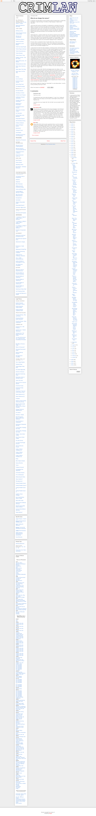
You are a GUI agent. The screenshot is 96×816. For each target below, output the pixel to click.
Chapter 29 (75, 77)
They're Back (73, 251)
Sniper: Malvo (73, 295)
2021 (72, 131)
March (73, 353)
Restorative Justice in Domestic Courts (20, 378)
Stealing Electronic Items (21, 63)
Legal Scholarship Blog (74, 52)
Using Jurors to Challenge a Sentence (20, 255)
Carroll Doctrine (19, 537)
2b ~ (25, 546)
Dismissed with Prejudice (21, 212)
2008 (72, 154)
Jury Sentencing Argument (19, 584)
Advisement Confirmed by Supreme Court (20, 236)
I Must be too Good (20, 779)
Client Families (19, 688)
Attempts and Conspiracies (18, 37)
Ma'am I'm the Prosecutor (19, 569)
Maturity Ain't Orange (20, 597)
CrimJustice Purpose (20, 472)
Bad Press (18, 775)
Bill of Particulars (19, 183)
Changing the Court (74, 36)
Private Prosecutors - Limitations (20, 152)
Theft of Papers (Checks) (21, 48)
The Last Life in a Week (21, 783)
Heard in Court (19, 773)
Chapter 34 (75, 82)
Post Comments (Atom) (50, 144)
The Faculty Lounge (74, 51)
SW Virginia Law (73, 41)
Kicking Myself (19, 738)
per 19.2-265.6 (56, 57)
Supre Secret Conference (21, 603)
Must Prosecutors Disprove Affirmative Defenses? (20, 418)
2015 (72, 141)
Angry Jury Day (19, 717)
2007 (72, 156)
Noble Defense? (19, 512)
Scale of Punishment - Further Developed (74, 243)
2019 (72, 134)
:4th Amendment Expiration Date (21, 521)
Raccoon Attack (19, 730)
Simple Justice (73, 25)
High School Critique (20, 660)
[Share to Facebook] (51, 87)
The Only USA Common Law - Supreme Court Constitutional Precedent (21, 338)
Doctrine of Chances (20, 371)
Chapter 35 (75, 83)
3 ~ (18, 210)
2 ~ (23, 88)
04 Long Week (19, 667)
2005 (72, 361)
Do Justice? (18, 412)
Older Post (63, 140)
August (73, 344)
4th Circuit (72, 23)
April (73, 352)
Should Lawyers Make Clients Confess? (20, 506)
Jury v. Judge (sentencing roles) (19, 258)
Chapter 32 (75, 80)
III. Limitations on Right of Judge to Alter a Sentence (21, 226)
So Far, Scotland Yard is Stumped (74, 190)
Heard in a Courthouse (20, 767)
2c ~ (17, 547)
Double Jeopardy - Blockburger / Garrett (20, 303)
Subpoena (18, 181)
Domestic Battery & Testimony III (20, 283)
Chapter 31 (75, 79)
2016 (72, 140)
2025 (72, 124)
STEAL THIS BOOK (74, 198)
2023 (72, 127)
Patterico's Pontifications (75, 34)
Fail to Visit (18, 709)
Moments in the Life (20, 708)
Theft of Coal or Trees (20, 55)
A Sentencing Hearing (20, 700)
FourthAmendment (73, 19)
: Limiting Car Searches (19, 525)
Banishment (18, 128)
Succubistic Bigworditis (20, 369)
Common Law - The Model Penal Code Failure (20, 334)
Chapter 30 (75, 78)
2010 (72, 150)
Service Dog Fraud (20, 84)
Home (48, 140)
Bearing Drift (72, 42)
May (73, 350)
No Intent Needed (19, 90)
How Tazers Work (74, 339)
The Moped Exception (20, 86)
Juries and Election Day (21, 189)
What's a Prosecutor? (20, 347)
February (74, 355)
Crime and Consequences (73, 33)
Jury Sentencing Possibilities (19, 265)
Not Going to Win (19, 599)
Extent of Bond (19, 162)
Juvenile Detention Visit (20, 707)
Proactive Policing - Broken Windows (20, 319)
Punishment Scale (19, 385)
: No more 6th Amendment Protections (21, 528)
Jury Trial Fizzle (19, 754)
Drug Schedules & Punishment (19, 422)
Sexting (17, 76)
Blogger (50, 813)
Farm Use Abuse (19, 78)
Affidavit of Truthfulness (20, 706)
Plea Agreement (19, 481)
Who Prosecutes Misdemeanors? (19, 195)
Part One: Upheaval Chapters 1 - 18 (75, 71)
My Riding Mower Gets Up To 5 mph (74, 299)
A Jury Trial (74, 259)
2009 (72, 152)
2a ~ (23, 546)
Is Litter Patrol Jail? (20, 585)
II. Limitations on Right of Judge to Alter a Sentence (21, 222)
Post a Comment (35, 135)
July (73, 346)
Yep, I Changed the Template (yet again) (74, 225)
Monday (17, 784)
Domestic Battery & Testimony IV (20, 286)
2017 (72, 138)
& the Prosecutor (21, 530)
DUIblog (71, 27)
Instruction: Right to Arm (21, 207)
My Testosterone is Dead (21, 601)
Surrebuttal (18, 199)
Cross (17, 572)
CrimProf (71, 21)
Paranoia (18, 579)
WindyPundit (72, 50)
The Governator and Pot (74, 177)
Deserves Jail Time (74, 187)
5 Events (17, 632)
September (74, 342)
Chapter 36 (75, 84)
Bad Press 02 (18, 777)
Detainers (18, 179)
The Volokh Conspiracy (74, 48)
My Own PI (18, 723)
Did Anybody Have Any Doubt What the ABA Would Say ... (74, 312)
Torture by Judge (19, 742)
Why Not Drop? (19, 580)
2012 (72, 147)
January (74, 357)
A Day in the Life (19, 739)
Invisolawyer (18, 745)
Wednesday (18, 786)
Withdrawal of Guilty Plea (21, 249)
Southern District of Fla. (74, 28)
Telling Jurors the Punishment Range (20, 187)
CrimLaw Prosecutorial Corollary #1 (20, 578)
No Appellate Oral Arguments (19, 470)
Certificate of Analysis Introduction (20, 98)
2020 (72, 132)
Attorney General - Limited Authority (19, 146)
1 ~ (22, 88)
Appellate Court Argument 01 (19, 769)
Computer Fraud (19, 130)
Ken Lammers (36, 107)
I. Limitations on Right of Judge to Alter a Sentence (21, 218)
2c (22, 174)
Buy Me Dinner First (20, 582)
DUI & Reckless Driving (20, 120)
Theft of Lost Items (20, 41)
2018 (72, 136)
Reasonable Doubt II (20, 205)
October (74, 163)
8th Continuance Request (21, 608)
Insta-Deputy (18, 132)
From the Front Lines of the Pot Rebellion (74, 182)
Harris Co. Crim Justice (74, 29)
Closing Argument (19, 646)
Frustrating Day (19, 672)
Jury (17, 575)
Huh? (17, 729)
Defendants (20, 474)
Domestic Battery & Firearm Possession (20, 273)
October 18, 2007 (36, 104)
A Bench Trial (18, 756)
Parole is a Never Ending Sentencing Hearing (21, 401)
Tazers (17, 465)
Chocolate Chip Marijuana (19, 658)
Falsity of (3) (19, 456)
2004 (72, 363)
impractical (40, 76)
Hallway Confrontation (20, 600)
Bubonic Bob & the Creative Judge (19, 590)
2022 (72, 129)
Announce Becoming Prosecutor (20, 782)
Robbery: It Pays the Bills (74, 332)
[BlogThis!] (49, 87)
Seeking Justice (73, 31)
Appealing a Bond (19, 164)
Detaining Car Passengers (18, 104)
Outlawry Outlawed (20, 122)
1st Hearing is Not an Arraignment (20, 177)
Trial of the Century (20, 711)
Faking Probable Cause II (21, 485)
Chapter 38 (75, 87)
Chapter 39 (75, 88)
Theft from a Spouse (20, 39)
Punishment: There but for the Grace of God (20, 392)
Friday (17, 788)
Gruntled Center (73, 49)
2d (18, 547)
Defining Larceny (19, 30)
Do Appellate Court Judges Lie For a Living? (74, 304)
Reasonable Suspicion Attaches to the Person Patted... (74, 326)
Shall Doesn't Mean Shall (21, 289)
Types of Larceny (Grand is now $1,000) (21, 33)
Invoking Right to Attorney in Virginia (20, 192)
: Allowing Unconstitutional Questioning (19, 533)
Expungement (19, 197)
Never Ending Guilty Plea (21, 609)
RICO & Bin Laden (19, 500)
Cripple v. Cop (19, 663)
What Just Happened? (20, 761)
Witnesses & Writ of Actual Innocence (20, 270)
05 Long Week (19, 668)
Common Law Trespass (21, 94)
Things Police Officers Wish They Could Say (74, 167)
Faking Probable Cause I (21, 483)
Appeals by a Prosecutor (21, 139)
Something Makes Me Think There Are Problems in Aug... (74, 264)
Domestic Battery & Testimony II (20, 280)
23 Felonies (18, 571)
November (74, 160)
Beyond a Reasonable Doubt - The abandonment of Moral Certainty (20, 405)
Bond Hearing (18, 160)
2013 (72, 145)
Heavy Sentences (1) (20, 394)
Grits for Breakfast (73, 26)
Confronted (18, 698)
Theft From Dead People (21, 46)
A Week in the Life (19, 623)
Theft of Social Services (21, 51)
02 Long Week (19, 665)
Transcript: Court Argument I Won (19, 714)
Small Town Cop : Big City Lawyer (20, 596)
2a (17, 174)
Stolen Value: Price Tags (21, 69)
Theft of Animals (19, 53)
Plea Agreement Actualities (19, 356)
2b (20, 174)
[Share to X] (50, 87)
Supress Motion (19, 640)
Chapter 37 (75, 85)
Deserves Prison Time (74, 195)
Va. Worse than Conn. (20, 762)
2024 (72, 125)
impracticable (52, 75)
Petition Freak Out (19, 747)
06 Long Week (19, 696)
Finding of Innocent (20, 467)
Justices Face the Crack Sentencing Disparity (74, 290)
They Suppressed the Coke (74, 202)
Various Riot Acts (19, 462)
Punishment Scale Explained (19, 388)
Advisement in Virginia (20, 241)
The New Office (19, 562)
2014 (72, 143)
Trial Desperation (19, 635)
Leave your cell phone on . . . (74, 284)
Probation (18, 398)
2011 (72, 148)
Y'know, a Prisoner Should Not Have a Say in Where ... (74, 278)
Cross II (17, 573)
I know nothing (19, 570)
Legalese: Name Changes (19, 494)
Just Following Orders (20, 291)
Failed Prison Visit (19, 765)
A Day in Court (19, 715)
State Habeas (18, 750)
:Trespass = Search (21, 518)
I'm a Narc (18, 670)
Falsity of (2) (19, 453)
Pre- (19, 440)
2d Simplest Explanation (21, 574)
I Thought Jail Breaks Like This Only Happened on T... (74, 209)
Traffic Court (74, 321)
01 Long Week (19, 664)
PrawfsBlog (72, 53)
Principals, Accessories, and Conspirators (20, 135)
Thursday (18, 787)
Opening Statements (20, 543)
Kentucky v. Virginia (20, 414)
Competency (18, 565)
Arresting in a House (20, 92)
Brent (34, 122)
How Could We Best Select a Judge (20, 498)
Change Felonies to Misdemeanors (20, 410)
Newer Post (33, 140)
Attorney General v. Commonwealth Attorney (21, 149)
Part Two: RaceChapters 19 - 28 (74, 74)
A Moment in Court (20, 726)
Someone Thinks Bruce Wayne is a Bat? (74, 236)
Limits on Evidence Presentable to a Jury (20, 262)
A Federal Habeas (19, 743)
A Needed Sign (19, 633)
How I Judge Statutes (20, 362)
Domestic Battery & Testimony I (20, 277)
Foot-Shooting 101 (20, 604)
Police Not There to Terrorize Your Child (74, 318)
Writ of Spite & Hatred (20, 460)
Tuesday (17, 785)
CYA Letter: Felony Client (21, 793)
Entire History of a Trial (20, 776)
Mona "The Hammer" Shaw (74, 219)
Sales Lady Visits (19, 701)
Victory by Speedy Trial (20, 736)
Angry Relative (19, 676)
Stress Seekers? (19, 479)
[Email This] (47, 87)
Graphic (21, 23)
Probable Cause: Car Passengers (20, 101)
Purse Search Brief (20, 703)
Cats (17, 567)
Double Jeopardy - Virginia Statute (19, 307)
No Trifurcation (19, 113)
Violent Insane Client (20, 704)
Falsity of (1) (19, 450)
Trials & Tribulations (74, 35)
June (73, 348)
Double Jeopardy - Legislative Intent (19, 310)
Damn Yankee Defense (20, 673)
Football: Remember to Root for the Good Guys (74, 271)
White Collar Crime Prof (74, 22)
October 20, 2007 (36, 132)
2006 (72, 359)
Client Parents (19, 803)
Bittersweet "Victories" (20, 757)
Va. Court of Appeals (20, 770)
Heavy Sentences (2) (20, 396)
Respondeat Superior (20, 118)
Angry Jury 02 (19, 718)
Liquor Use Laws (19, 380)
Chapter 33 (75, 81)
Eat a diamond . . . (74, 215)
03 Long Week (19, 666)
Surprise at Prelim (19, 697)
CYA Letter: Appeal (20, 794)
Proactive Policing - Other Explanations (21, 322)
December (74, 157)
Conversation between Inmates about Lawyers (20, 800)
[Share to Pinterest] (52, 87)
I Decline (17, 613)
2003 (72, 364)
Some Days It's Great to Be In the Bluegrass (74, 255)
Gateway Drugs (19, 364)
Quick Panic (18, 638)
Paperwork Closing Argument (20, 587)
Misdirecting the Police (20, 476)
